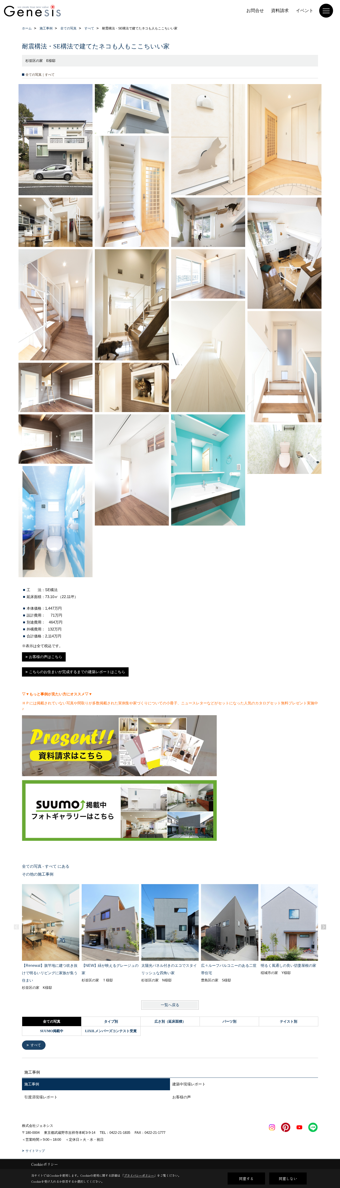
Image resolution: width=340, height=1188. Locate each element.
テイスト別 (288, 1021)
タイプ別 (111, 1021)
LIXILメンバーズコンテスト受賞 (111, 1031)
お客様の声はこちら (45, 657)
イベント (304, 10)
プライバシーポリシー (139, 1175)
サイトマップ (35, 1151)
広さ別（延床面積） (170, 1021)
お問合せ (255, 10)
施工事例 (31, 1084)
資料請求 (280, 10)
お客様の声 (181, 1097)
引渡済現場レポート (41, 1097)
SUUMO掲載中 (51, 1031)
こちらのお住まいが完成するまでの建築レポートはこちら (77, 672)
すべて (36, 1045)
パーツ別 (229, 1021)
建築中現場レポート (189, 1084)
